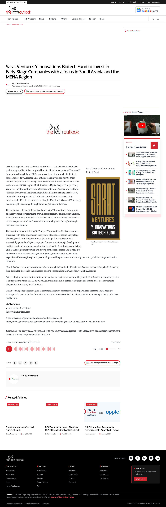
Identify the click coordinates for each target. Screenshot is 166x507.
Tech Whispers (29, 19)
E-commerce (11, 478)
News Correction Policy (14, 504)
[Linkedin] (157, 458)
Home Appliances (13, 486)
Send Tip (139, 479)
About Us (103, 470)
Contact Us (156, 2)
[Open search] (152, 18)
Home (8, 25)
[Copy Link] (36, 363)
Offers (64, 19)
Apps (8, 482)
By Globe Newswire (20, 83)
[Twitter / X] (20, 363)
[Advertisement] (63, 45)
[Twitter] (137, 458)
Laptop (40, 474)
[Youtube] (151, 458)
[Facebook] (15, 363)
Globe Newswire (29, 375)
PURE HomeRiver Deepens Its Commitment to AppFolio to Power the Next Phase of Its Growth (101, 428)
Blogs (102, 19)
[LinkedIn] (25, 363)
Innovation (10, 474)
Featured (72, 482)
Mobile (40, 478)
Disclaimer (122, 2)
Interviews (10, 470)
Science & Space (78, 19)
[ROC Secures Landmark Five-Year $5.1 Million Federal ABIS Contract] (63, 412)
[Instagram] (144, 458)
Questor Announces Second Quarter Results (20, 428)
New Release (13, 19)
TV (38, 486)
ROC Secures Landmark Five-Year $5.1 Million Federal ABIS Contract (62, 428)
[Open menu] (158, 18)
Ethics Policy (133, 2)
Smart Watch (42, 482)
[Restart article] (95, 349)
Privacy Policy (145, 2)
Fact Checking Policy (32, 504)
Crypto (71, 478)
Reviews (52, 19)
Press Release (17, 25)
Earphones (41, 470)
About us (113, 2)
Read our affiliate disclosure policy (62, 497)
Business (72, 470)
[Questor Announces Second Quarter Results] (23, 412)
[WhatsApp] (31, 363)
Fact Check (73, 474)
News (41, 19)
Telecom (92, 19)
